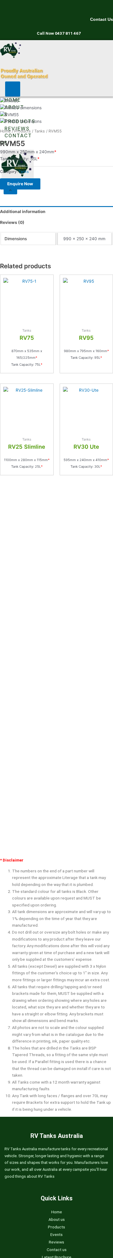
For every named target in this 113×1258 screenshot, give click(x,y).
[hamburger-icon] (12, 89)
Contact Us (101, 19)
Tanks (39, 131)
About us (57, 1219)
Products (22, 131)
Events (56, 1234)
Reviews (56, 1242)
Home (5, 131)
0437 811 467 (68, 33)
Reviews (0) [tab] (12, 222)
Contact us (57, 1249)
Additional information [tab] (23, 211)
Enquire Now (20, 183)
